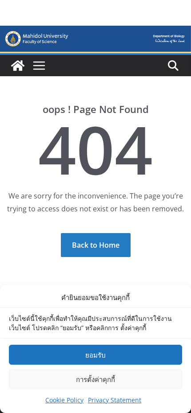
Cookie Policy (64, 400)
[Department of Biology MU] (17, 65)
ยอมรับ (95, 355)
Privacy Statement (114, 400)
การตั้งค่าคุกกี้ (95, 379)
